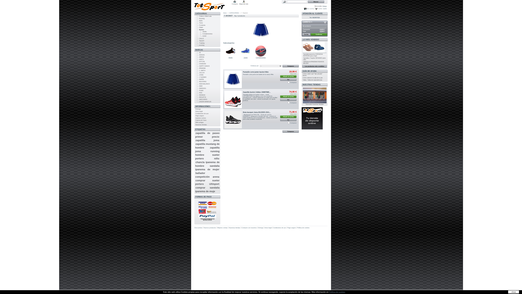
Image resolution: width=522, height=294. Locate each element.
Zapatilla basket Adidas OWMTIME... (257, 92)
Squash (201, 41)
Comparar (293, 82)
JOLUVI (201, 73)
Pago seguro (199, 116)
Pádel (201, 27)
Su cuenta (310, 8)
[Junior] (245, 56)
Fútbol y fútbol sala (205, 16)
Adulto (205, 31)
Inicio (225, 13)
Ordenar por (255, 66)
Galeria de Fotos (200, 120)
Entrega (198, 109)
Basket (201, 29)
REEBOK (202, 95)
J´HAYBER (202, 77)
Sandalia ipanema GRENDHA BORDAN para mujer (313, 55)
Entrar (325, 6)
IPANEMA (202, 68)
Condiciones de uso (202, 113)
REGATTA (202, 97)
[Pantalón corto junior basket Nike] (233, 79)
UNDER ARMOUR (205, 101)
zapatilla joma (207, 140)
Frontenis (202, 25)
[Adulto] (230, 56)
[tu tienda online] (312, 129)
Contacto (235, 4)
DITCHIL (202, 61)
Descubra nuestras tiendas (315, 104)
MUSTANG (202, 81)
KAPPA (201, 79)
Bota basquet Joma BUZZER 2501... (257, 112)
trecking (201, 45)
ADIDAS (202, 55)
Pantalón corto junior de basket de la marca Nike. (258, 74)
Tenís (201, 23)
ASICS (201, 59)
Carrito (306, 22)
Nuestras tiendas (201, 124)
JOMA (201, 75)
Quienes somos (200, 118)
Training (201, 43)
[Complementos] (260, 56)
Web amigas (199, 122)
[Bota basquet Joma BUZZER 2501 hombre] (233, 119)
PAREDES (202, 88)
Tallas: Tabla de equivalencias (312, 80)
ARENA (201, 57)
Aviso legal (199, 111)
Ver (288, 79)
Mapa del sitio (243, 4)
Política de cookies (303, 228)
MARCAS (199, 50)
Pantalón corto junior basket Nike (256, 72)
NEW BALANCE (204, 84)
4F (200, 52)
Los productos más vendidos (314, 66)
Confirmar (319, 34)
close (513, 292)
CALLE (201, 38)
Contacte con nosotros (249, 228)
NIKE (201, 86)
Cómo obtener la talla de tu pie (313, 78)
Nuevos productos (210, 228)
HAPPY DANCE (204, 66)
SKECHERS (203, 99)
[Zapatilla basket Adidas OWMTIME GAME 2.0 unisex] (233, 99)
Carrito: (320, 8)
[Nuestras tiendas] (315, 102)
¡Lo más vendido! (311, 40)
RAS (200, 93)
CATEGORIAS (201, 14)
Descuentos (198, 228)
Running (202, 18)
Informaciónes (202, 106)
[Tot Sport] (212, 5)
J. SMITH (202, 70)
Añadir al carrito (288, 76)
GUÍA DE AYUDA (309, 71)
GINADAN (202, 64)
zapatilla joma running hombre (207, 151)
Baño (201, 21)
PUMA (201, 90)
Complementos (207, 34)
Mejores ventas (222, 228)
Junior (204, 36)
